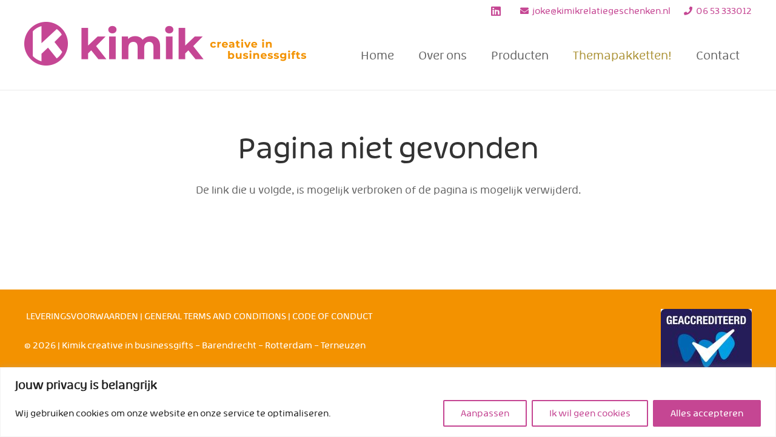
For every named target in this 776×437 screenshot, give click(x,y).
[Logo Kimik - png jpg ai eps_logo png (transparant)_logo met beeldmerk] (165, 56)
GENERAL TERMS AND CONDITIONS (215, 316)
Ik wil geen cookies (589, 413)
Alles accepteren (707, 413)
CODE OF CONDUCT (332, 316)
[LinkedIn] (496, 11)
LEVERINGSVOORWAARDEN (82, 316)
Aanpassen (485, 413)
